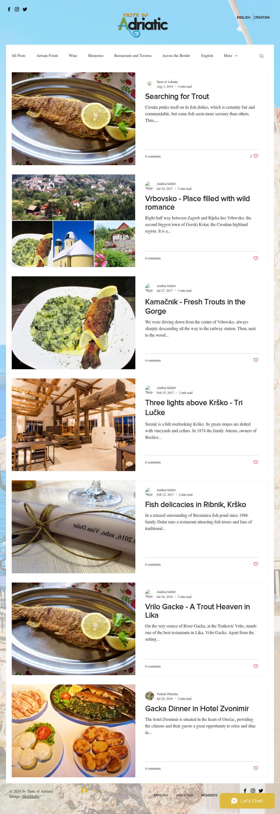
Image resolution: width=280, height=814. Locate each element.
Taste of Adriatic (40, 791)
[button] (261, 56)
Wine (73, 55)
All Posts (18, 55)
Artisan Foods (47, 55)
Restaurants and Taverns (132, 55)
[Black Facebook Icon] (9, 9)
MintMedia (30, 796)
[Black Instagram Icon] (17, 9)
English (207, 55)
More (228, 55)
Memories (95, 55)
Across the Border (176, 55)
